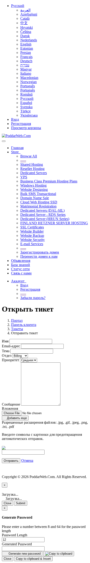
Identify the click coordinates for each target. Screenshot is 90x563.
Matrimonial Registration (38, 206)
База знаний (20, 265)
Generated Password (17, 544)
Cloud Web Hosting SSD (38, 202)
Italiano (25, 73)
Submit (20, 503)
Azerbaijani (28, 14)
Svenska (26, 107)
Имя (5, 341)
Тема (5, 351)
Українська (29, 115)
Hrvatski (26, 27)
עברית (24, 65)
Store (16, 152)
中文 (24, 23)
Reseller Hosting (32, 169)
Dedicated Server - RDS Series (43, 215)
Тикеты (17, 329)
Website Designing (34, 190)
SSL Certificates (32, 227)
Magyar (26, 69)
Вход (15, 119)
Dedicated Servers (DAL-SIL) (42, 210)
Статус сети (20, 269)
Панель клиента (23, 325)
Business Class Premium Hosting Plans (48, 181)
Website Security (32, 240)
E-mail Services (31, 244)
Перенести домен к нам (38, 256)
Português (27, 86)
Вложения (10, 408)
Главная (17, 148)
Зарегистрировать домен (39, 252)
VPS (23, 177)
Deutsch (26, 61)
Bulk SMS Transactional (38, 194)
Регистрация (21, 124)
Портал (17, 320)
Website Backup (32, 236)
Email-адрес (11, 346)
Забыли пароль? (32, 298)
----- (23, 160)
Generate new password (24, 553)
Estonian (26, 48)
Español (26, 103)
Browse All (28, 156)
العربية (25, 10)
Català (25, 18)
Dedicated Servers (33, 173)
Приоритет (10, 360)
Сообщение (11, 404)
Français (26, 57)
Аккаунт (18, 281)
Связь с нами (21, 273)
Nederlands (28, 40)
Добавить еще (16, 418)
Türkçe (25, 111)
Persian (25, 53)
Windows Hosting (33, 185)
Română (26, 94)
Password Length (14, 535)
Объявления (20, 261)
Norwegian (28, 82)
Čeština (25, 32)
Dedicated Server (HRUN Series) (44, 219)
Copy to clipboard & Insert (33, 558)
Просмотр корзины (26, 128)
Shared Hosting (31, 164)
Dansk (25, 36)
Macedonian (29, 78)
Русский (17, 6)
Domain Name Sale (34, 198)
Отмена (27, 460)
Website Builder (32, 231)
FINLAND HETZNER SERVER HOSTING (54, 223)
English (25, 44)
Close (7, 503)
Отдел (7, 356)
